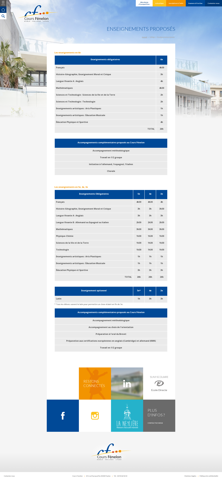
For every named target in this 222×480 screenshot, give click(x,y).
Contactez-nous (9, 476)
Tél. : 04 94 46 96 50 (120, 476)
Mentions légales (190, 476)
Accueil (144, 37)
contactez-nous (155, 423)
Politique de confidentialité (209, 476)
